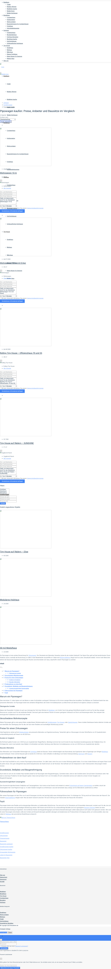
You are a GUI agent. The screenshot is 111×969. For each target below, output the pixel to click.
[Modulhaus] (4, 493)
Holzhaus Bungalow (12, 37)
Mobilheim (6, 2)
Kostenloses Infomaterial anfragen (12, 211)
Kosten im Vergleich (14, 679)
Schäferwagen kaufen (6, 847)
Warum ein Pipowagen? (12, 671)
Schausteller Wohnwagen (7, 852)
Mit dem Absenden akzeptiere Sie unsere (22, 208)
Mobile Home (10, 11)
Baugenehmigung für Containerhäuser (18, 24)
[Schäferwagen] (4, 494)
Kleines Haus (10, 58)
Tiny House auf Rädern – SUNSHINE (17, 443)
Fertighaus (10, 26)
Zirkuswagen (32, 655)
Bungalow (3, 900)
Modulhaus (6, 15)
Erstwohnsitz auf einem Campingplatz (80, 785)
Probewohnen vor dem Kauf (13, 684)
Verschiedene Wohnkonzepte (14, 675)
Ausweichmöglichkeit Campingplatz (19, 688)
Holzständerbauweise (13, 28)
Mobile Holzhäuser (12, 13)
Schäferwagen (52, 722)
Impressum (3, 879)
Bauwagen (3, 841)
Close (10, 932)
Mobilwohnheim (24, 732)
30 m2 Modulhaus (8, 648)
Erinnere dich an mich (8, 946)
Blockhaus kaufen (12, 39)
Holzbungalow (11, 19)
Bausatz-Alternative (14, 682)
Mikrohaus (10, 52)
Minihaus (9, 50)
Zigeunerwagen (4, 838)
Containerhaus (11, 17)
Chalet (9, 4)
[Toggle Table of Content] (1, 667)
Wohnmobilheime (65, 657)
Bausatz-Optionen (89, 807)
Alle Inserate (7, 188)
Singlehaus (10, 48)
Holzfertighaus (4, 921)
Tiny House (6, 45)
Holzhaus (6, 30)
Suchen (3, 503)
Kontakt (2, 881)
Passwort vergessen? (21, 946)
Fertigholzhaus (11, 32)
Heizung (89, 754)
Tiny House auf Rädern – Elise (14, 551)
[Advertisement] (52, 88)
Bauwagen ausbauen (6, 844)
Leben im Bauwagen (6, 855)
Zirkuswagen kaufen (6, 849)
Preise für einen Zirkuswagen (14, 677)
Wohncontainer (11, 22)
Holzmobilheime (10, 797)
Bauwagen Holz (4, 858)
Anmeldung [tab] (6, 936)
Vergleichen (3, 932)
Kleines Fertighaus (12, 54)
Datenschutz (3, 877)
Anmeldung (4, 948)
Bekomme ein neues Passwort (10, 968)
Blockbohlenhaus (12, 35)
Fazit (6, 693)
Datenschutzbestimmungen (35, 208)
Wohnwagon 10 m (8, 173)
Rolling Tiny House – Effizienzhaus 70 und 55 (21, 353)
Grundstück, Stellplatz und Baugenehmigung (19, 686)
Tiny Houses (60, 722)
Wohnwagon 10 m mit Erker (13, 263)
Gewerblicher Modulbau (6, 923)
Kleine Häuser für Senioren (14, 56)
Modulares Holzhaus (9, 600)
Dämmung (81, 754)
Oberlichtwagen (72, 722)
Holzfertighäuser (11, 41)
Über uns (5, 60)
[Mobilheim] (4, 491)
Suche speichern (6, 121)
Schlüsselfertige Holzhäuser (15, 43)
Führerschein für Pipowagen (13, 690)
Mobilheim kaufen (12, 9)
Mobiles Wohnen (11, 6)
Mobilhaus (105, 751)
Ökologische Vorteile (15, 673)
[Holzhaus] (4, 489)
